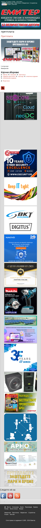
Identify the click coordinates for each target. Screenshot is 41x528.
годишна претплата (9, 76)
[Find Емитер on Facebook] (3, 496)
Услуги (9, 4)
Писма (6, 509)
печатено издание (32, 76)
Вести (9, 507)
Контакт (14, 4)
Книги (22, 507)
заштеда (21, 76)
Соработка (33, 3)
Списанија (15, 507)
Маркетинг (26, 3)
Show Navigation (3, 5)
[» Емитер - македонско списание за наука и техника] (20, 14)
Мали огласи (14, 509)
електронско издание (9, 78)
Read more (6, 81)
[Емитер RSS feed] (17, 496)
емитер (5, 74)
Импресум (10, 3)
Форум (21, 509)
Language (5, 66)
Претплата (17, 3)
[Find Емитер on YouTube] (10, 496)
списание (13, 74)
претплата (22, 74)
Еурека (35, 507)
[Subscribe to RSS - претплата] (20, 88)
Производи (28, 507)
